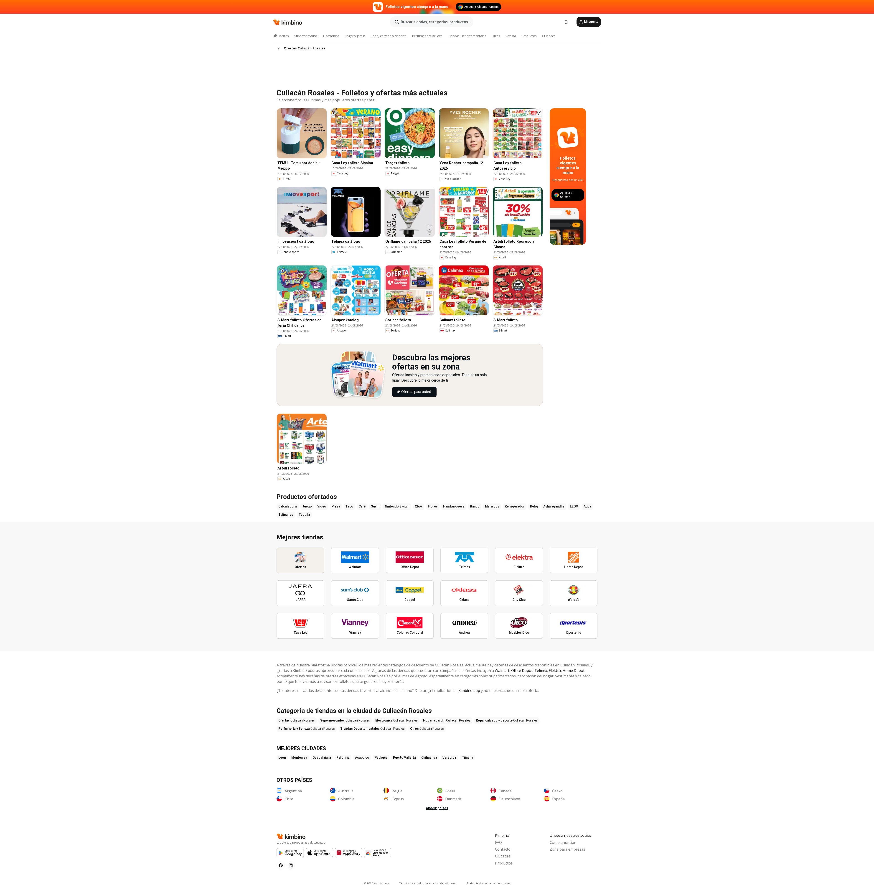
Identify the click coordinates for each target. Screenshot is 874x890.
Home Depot (573, 670)
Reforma (343, 757)
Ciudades (549, 36)
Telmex (540, 670)
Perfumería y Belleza (427, 36)
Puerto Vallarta (404, 757)
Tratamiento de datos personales (488, 883)
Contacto (503, 849)
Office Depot (522, 670)
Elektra (555, 670)
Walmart (502, 670)
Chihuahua (429, 757)
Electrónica (331, 36)
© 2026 (376, 883)
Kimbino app (469, 690)
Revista (510, 36)
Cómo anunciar (563, 842)
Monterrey (299, 757)
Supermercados (306, 36)
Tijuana (467, 757)
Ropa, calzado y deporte (389, 36)
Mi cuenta (591, 21)
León (282, 757)
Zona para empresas (567, 849)
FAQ (498, 842)
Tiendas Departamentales (467, 36)
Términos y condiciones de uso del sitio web (428, 883)
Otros (496, 36)
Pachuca (381, 757)
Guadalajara (322, 757)
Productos (529, 36)
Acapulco (362, 757)
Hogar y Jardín (354, 36)
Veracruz (449, 757)
